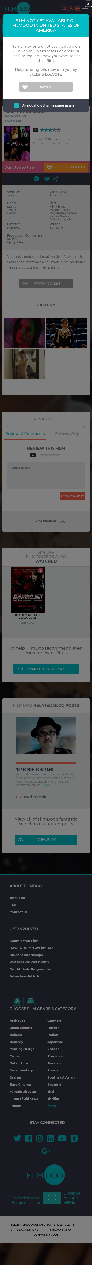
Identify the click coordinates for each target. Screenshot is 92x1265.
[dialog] (46, 632)
